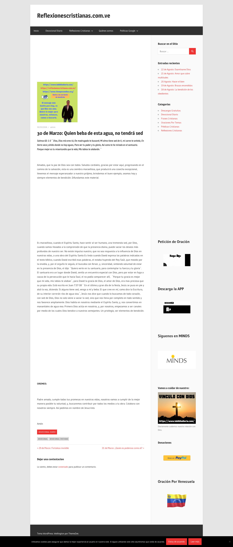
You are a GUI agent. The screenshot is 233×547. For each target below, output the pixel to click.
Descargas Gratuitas (171, 110)
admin (52, 127)
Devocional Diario (54, 30)
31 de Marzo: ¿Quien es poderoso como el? (122, 448)
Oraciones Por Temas (171, 122)
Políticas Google (127, 30)
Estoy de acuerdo (176, 541)
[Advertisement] (90, 62)
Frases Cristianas (169, 118)
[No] (229, 541)
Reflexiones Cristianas (79, 30)
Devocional (43, 439)
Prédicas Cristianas (170, 126)
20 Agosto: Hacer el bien (172, 81)
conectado (63, 466)
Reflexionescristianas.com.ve (73, 15)
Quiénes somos (106, 30)
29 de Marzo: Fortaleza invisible (54, 448)
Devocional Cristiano (59, 439)
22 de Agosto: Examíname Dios (176, 69)
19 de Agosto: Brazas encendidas (176, 85)
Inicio (36, 30)
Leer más (195, 541)
